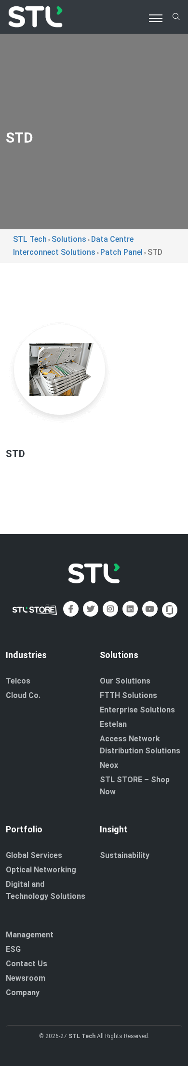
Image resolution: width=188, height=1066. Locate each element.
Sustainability (124, 855)
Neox (109, 765)
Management (30, 934)
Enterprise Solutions (137, 709)
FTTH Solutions (128, 695)
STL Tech (81, 1036)
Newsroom (25, 978)
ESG (13, 949)
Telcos (18, 680)
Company (23, 992)
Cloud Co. (23, 695)
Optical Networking (41, 869)
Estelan (113, 724)
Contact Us (26, 963)
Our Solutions (125, 680)
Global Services (34, 855)
